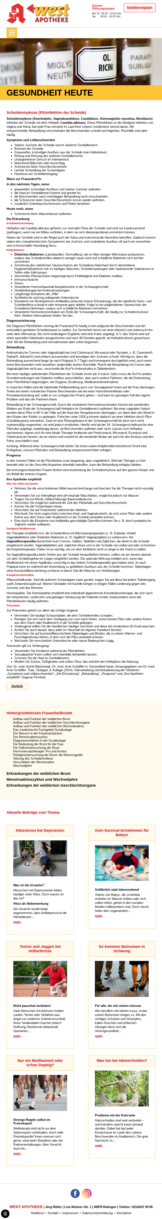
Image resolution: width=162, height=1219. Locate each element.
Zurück (17, 686)
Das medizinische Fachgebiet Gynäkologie (42, 729)
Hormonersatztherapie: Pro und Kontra (39, 751)
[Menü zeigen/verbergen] (12, 32)
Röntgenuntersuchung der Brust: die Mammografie (48, 755)
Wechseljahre (22, 765)
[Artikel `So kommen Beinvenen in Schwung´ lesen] (122, 996)
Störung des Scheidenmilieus (33, 758)
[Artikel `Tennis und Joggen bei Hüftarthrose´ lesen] (40, 996)
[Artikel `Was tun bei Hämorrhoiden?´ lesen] (122, 1105)
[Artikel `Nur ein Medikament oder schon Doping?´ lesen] (40, 1110)
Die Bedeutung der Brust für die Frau (38, 744)
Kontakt (53, 1213)
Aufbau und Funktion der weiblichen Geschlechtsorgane (51, 722)
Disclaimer (124, 1213)
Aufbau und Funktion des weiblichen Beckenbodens (48, 726)
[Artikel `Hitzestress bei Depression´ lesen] (40, 875)
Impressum (70, 1213)
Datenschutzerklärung (97, 1213)
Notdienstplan (139, 7)
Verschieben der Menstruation (33, 762)
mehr (17, 922)
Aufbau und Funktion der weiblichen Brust (41, 719)
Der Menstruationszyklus (30, 737)
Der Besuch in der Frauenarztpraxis (37, 733)
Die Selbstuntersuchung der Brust (36, 747)
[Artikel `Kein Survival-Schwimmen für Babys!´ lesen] (122, 879)
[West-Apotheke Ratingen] (38, 22)
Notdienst (37, 1213)
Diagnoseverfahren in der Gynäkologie (39, 740)
